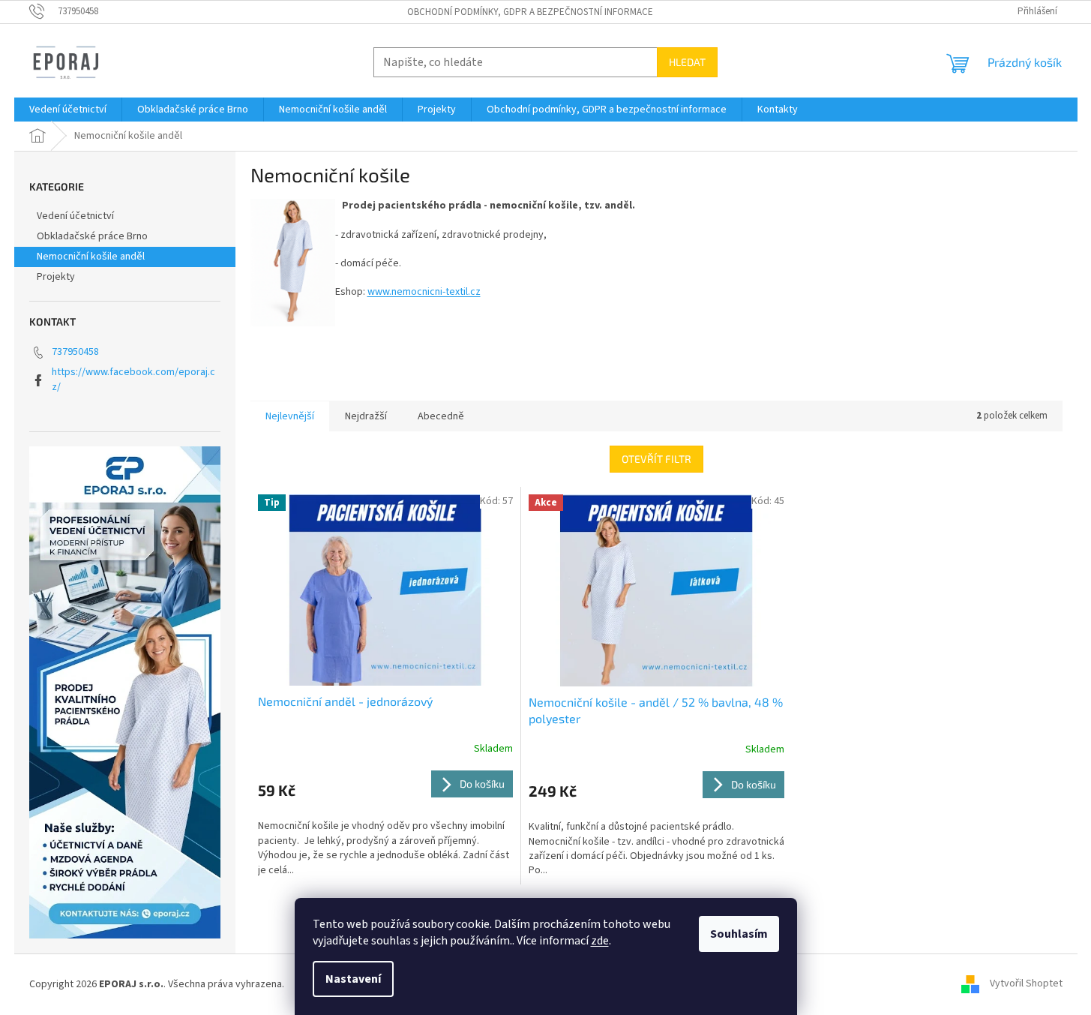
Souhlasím (739, 934)
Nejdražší (366, 416)
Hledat (687, 62)
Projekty (56, 276)
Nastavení (353, 979)
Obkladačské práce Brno (92, 236)
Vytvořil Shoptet (1026, 984)
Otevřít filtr (656, 458)
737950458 (75, 351)
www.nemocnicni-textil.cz (424, 291)
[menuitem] (67, 110)
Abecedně (441, 416)
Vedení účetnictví (75, 216)
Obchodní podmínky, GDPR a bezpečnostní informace (530, 12)
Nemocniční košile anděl (91, 256)
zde (600, 940)
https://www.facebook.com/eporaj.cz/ (133, 379)
